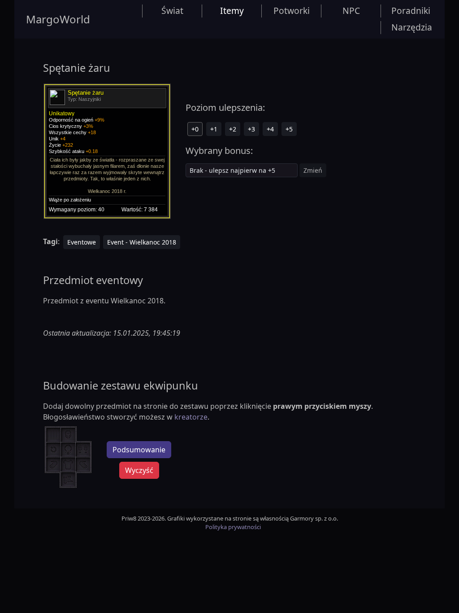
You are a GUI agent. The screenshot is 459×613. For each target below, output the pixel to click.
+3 (251, 129)
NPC (351, 10)
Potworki (291, 10)
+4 (270, 129)
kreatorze (191, 417)
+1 (213, 129)
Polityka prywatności (233, 527)
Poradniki (410, 10)
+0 (195, 129)
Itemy (232, 10)
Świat (172, 10)
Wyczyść (139, 470)
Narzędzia (411, 27)
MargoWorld (58, 19)
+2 (232, 129)
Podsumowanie (139, 450)
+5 (289, 129)
